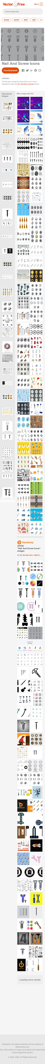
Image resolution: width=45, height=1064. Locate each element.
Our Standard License (25, 84)
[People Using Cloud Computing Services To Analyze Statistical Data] (23, 103)
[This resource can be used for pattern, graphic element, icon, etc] (36, 566)
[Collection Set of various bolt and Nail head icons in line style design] (35, 766)
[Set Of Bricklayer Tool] (23, 355)
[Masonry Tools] (23, 501)
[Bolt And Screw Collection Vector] (36, 395)
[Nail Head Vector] (36, 422)
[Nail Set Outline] (23, 156)
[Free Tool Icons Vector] (23, 329)
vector (16, 19)
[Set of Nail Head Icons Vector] (23, 779)
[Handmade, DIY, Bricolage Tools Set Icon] (36, 249)
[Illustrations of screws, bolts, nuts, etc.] (7, 454)
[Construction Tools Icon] (23, 422)
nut (41, 19)
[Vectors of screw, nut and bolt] (36, 209)
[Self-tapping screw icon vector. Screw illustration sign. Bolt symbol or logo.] (7, 427)
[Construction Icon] (36, 528)
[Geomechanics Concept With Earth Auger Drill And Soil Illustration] (36, 501)
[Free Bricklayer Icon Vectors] (36, 342)
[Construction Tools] (36, 515)
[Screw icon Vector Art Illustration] (7, 241)
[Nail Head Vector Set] (23, 488)
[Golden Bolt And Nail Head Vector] (36, 275)
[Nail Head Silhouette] (36, 156)
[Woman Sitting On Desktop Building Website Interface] (36, 116)
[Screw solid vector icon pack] (7, 254)
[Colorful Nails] (36, 488)
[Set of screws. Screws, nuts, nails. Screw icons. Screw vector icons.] (7, 480)
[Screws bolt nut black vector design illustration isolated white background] (7, 493)
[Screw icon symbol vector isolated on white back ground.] (7, 161)
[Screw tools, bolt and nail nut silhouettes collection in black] (7, 467)
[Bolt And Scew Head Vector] (23, 408)
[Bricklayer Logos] (36, 475)
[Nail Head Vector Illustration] (23, 183)
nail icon (38, 554)
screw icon (28, 554)
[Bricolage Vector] (36, 382)
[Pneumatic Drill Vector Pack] (23, 448)
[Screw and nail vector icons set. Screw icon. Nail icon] (7, 228)
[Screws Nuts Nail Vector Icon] (23, 143)
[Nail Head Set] (23, 236)
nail (33, 19)
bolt (25, 19)
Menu (36, 4)
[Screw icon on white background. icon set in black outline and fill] (7, 440)
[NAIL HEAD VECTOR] (36, 435)
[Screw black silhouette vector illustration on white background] (7, 215)
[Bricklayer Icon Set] (36, 461)
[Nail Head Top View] (36, 222)
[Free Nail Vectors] (36, 355)
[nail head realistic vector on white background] (7, 307)
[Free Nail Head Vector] (23, 289)
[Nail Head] (23, 275)
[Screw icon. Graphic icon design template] (7, 175)
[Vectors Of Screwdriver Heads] (23, 222)
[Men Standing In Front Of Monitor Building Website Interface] (36, 129)
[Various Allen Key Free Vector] (36, 408)
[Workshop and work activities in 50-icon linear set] (7, 387)
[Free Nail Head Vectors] (36, 329)
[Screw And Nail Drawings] (23, 169)
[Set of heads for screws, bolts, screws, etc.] (7, 361)
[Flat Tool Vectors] (23, 209)
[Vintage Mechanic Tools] (23, 475)
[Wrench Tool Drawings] (23, 395)
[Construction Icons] (23, 515)
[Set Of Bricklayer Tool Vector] (23, 435)
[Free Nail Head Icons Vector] (36, 302)
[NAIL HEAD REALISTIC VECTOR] (23, 382)
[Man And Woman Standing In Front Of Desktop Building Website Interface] (23, 129)
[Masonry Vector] (23, 528)
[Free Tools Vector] (36, 196)
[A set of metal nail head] (23, 302)
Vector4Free (14, 4)
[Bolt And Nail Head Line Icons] (23, 196)
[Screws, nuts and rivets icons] (23, 249)
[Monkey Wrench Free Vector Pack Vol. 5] (36, 169)
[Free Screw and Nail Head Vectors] (36, 183)
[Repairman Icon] (36, 368)
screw (6, 19)
